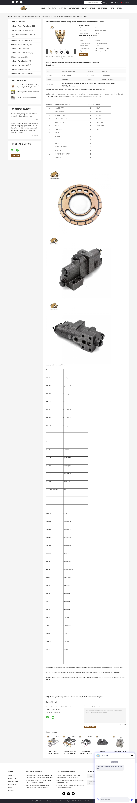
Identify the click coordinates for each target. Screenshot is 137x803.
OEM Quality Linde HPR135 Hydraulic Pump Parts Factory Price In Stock (70, 752)
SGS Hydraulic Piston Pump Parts (72, 697)
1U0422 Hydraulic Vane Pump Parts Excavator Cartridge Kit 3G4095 (69, 776)
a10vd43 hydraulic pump (56, 697)
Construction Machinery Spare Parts (23, 34)
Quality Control (88, 8)
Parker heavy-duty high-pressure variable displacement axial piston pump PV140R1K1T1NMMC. (120, 752)
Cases (119, 8)
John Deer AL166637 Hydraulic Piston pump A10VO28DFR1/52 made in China (40, 776)
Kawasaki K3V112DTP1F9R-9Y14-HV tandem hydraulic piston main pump (102, 752)
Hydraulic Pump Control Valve (21, 73)
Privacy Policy (35, 801)
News (112, 8)
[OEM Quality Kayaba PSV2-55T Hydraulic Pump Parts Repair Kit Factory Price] (86, 742)
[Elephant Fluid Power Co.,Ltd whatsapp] (18, 150)
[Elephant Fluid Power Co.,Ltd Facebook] (13, 2)
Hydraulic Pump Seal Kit (19, 65)
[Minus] (132, 755)
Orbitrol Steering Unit (18, 57)
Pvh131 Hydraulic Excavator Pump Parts (28, 91)
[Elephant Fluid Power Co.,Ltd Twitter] (17, 2)
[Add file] (97, 800)
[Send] (132, 800)
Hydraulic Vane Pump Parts (20, 30)
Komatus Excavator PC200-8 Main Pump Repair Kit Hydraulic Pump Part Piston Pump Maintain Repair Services (28, 86)
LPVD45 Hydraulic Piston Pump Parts (27, 97)
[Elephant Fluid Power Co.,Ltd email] (13, 150)
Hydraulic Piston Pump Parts (31, 16)
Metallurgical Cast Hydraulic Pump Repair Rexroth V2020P (70, 781)
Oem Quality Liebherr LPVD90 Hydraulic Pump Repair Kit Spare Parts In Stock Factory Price (53, 752)
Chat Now (113, 2)
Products (52, 8)
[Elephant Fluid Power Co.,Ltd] (23, 9)
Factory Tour (74, 8)
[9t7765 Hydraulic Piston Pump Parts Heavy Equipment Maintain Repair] (60, 36)
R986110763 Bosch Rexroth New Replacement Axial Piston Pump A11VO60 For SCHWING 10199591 (38, 787)
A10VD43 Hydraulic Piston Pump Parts (92, 697)
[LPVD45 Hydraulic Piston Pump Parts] (13, 97)
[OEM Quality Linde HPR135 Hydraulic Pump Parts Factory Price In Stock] (69, 742)
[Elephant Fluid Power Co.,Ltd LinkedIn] (21, 2)
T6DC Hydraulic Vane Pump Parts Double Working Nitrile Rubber (70, 786)
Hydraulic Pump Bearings (19, 61)
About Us (62, 8)
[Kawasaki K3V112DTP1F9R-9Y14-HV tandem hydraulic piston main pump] (102, 742)
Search (104, 2)
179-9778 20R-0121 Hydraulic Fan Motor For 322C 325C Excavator (40, 781)
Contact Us (102, 8)
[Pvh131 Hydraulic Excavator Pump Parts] (13, 91)
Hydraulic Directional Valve (20, 53)
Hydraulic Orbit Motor (18, 49)
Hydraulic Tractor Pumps (19, 40)
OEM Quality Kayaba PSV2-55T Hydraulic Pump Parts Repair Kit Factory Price (86, 752)
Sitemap (11, 790)
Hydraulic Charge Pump (19, 69)
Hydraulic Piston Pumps (19, 45)
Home (43, 8)
